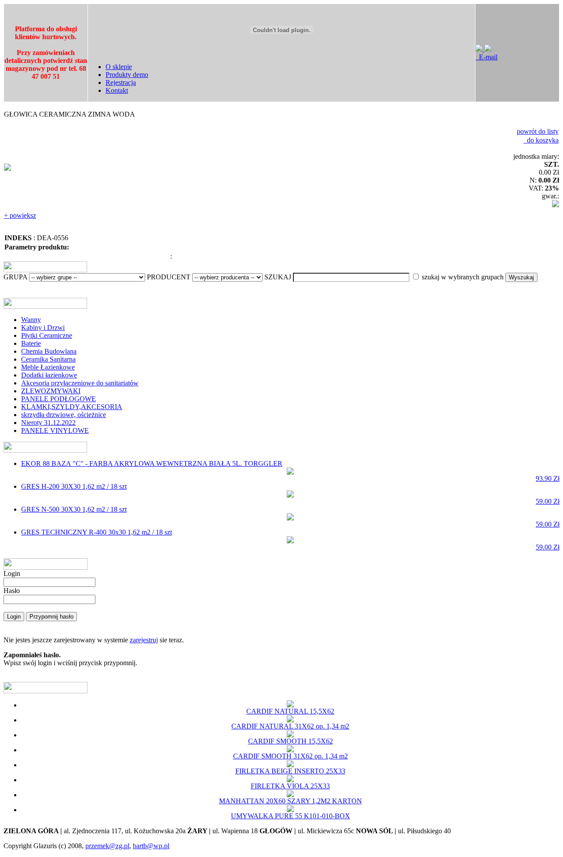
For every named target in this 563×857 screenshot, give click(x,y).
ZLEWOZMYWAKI (50, 391)
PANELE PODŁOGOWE (58, 399)
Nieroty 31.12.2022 (48, 422)
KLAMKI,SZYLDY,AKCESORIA (71, 406)
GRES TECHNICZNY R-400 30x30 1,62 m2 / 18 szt (290, 539)
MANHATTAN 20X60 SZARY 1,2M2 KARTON (290, 801)
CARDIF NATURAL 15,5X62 (290, 711)
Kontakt (117, 90)
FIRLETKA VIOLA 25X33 (290, 786)
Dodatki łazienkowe (49, 375)
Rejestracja (121, 82)
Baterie (31, 343)
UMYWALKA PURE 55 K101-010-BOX (290, 816)
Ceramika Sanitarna (48, 359)
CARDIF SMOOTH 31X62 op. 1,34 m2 (290, 756)
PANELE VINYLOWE (55, 430)
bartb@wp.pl (151, 846)
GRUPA (15, 277)
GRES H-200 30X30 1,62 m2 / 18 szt (290, 494)
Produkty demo (127, 74)
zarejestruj (144, 640)
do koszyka (541, 140)
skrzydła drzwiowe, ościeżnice (63, 414)
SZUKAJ (277, 277)
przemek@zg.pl (107, 846)
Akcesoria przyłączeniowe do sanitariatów (80, 383)
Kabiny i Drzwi (43, 327)
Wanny (31, 319)
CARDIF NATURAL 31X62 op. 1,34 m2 (290, 726)
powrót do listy (538, 131)
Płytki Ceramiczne (46, 335)
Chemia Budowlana (49, 351)
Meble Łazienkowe (48, 367)
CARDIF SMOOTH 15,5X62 (290, 741)
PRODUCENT (168, 277)
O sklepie (119, 66)
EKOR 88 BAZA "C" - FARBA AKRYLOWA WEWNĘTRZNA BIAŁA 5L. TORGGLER (290, 471)
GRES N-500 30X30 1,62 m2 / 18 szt (290, 516)
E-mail (486, 57)
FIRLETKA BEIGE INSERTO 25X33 (290, 771)
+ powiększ (20, 215)
